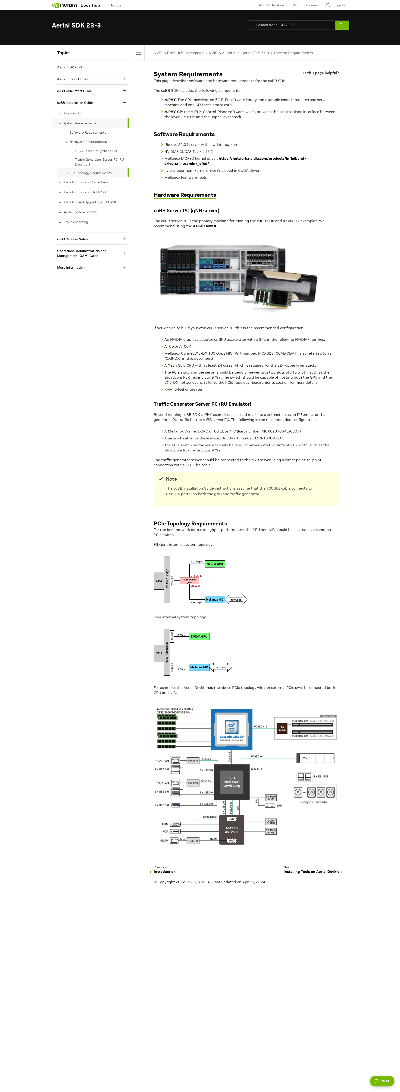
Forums (312, 5)
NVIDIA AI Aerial (222, 52)
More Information (70, 267)
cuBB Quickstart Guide (74, 91)
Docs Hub (90, 5)
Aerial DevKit (204, 226)
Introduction (73, 113)
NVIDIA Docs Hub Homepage (179, 52)
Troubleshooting (76, 222)
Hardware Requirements (185, 194)
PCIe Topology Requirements (190, 523)
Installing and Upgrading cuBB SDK (90, 202)
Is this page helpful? (321, 73)
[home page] (65, 5)
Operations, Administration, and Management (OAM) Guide (81, 253)
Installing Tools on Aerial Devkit (87, 182)
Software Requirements (184, 134)
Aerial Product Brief (72, 79)
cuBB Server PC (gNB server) (186, 210)
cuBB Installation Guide (75, 103)
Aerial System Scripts (80, 212)
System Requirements (293, 52)
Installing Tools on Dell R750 (85, 192)
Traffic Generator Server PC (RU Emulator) (202, 404)
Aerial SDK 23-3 (255, 52)
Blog (296, 5)
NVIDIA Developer (272, 5)
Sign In (339, 5)
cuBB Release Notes (72, 239)
